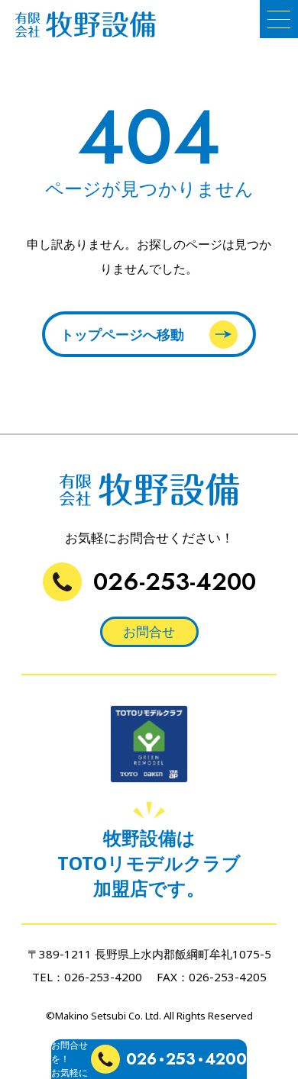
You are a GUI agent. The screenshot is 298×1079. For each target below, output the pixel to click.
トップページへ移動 (122, 334)
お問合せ (149, 631)
